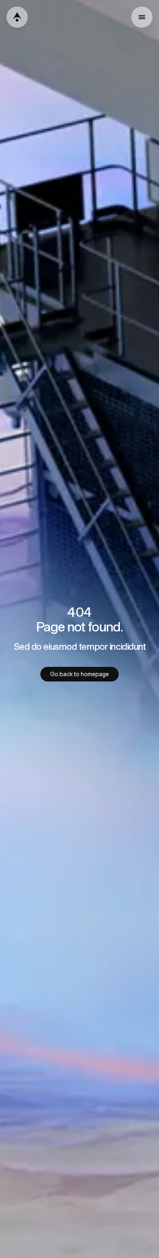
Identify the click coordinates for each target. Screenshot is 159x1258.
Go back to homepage (79, 674)
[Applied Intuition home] (17, 17)
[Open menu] (141, 17)
